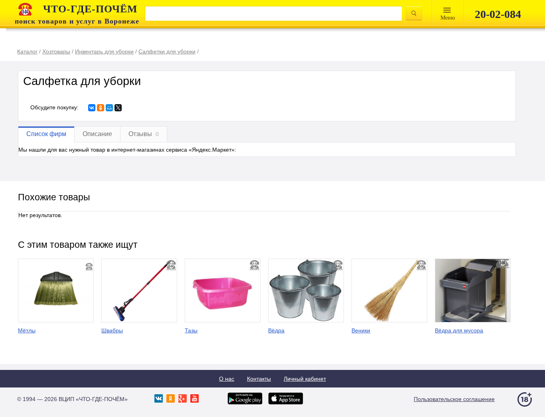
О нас (226, 378)
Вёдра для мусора (459, 330)
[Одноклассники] (100, 107)
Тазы (191, 330)
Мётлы (27, 330)
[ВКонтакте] (91, 107)
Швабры (112, 330)
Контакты (259, 378)
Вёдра (276, 330)
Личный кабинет (305, 378)
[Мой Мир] (109, 107)
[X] (118, 107)
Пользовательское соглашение (454, 399)
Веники (360, 330)
